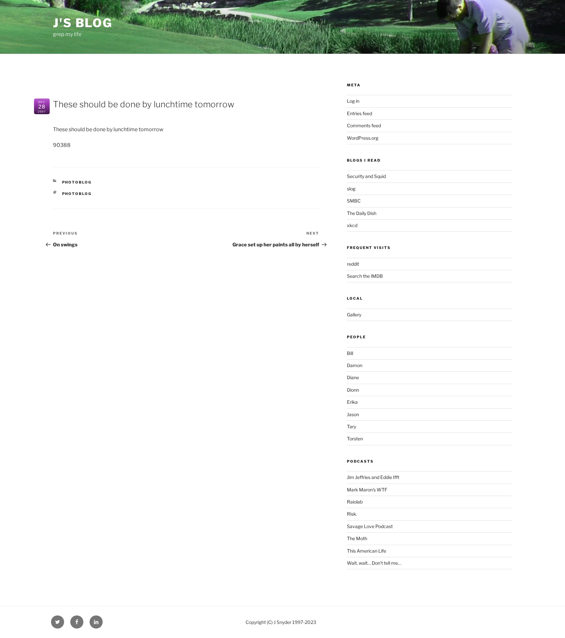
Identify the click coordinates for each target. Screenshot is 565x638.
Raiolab (355, 502)
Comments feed (364, 125)
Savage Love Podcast (370, 526)
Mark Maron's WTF (367, 489)
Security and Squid (366, 176)
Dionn (353, 390)
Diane (353, 377)
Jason (353, 414)
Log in (353, 101)
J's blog (82, 23)
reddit (353, 264)
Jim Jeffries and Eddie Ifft (373, 477)
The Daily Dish (361, 213)
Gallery (354, 314)
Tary (351, 426)
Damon (354, 365)
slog (351, 188)
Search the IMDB (365, 276)
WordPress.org (362, 138)
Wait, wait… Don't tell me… (374, 563)
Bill (350, 353)
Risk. (352, 514)
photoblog (77, 182)
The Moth (357, 538)
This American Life (366, 551)
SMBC (354, 201)
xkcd (352, 225)
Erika (352, 402)
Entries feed (359, 113)
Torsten (355, 438)
